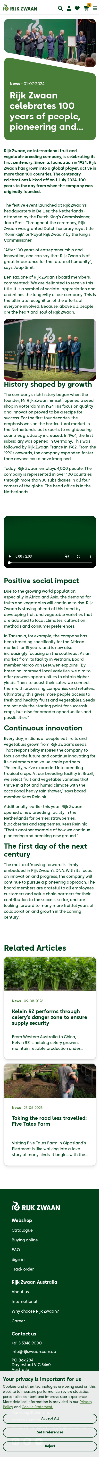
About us (20, 1292)
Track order (23, 1269)
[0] (86, 8)
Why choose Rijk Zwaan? (35, 1311)
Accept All (50, 1418)
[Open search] (60, 8)
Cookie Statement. (37, 1407)
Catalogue (22, 1230)
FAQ (16, 1250)
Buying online (25, 1240)
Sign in (18, 1260)
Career (18, 1321)
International (24, 1302)
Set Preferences (50, 1432)
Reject (50, 1446)
